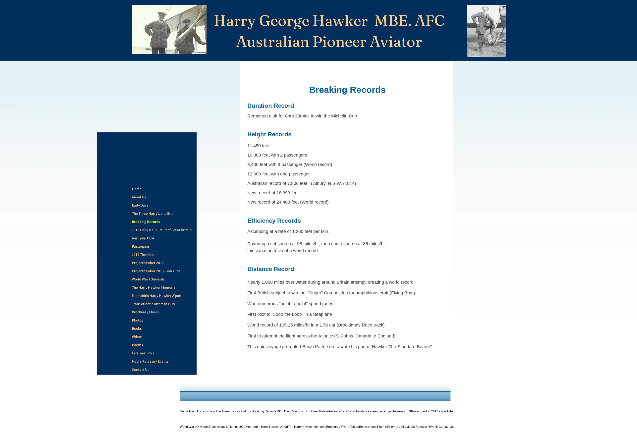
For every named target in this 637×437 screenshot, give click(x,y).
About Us (139, 197)
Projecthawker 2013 (148, 262)
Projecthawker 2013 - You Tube (156, 271)
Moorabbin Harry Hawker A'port (156, 295)
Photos (137, 320)
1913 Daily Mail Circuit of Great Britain (162, 229)
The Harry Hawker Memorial (154, 287)
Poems (137, 344)
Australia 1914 (143, 238)
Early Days (140, 205)
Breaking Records (146, 221)
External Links (143, 353)
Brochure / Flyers (145, 312)
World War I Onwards (148, 279)
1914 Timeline (143, 254)
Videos (137, 336)
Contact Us (140, 369)
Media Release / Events (150, 361)
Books (137, 328)
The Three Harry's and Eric (152, 213)
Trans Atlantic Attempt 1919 (153, 303)
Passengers (141, 246)
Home (137, 188)
